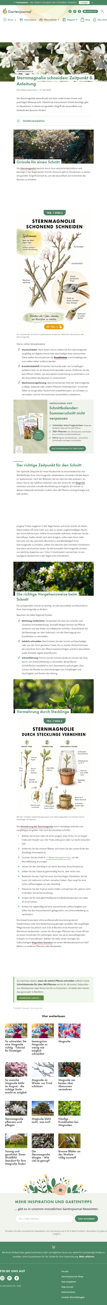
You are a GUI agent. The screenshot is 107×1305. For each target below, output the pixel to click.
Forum (10, 19)
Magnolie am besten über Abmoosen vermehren (66, 1084)
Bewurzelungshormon (60, 857)
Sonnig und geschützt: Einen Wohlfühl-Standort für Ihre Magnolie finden (15, 1157)
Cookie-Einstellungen (73, 1297)
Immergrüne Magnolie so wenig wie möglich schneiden (39, 1047)
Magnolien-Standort (42, 942)
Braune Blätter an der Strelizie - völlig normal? (69, 1154)
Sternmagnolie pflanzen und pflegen (14, 1122)
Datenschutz (68, 1292)
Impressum (67, 1286)
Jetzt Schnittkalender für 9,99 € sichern (68, 448)
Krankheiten (60, 357)
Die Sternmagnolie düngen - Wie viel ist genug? (41, 1156)
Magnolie (80, 482)
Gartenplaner (30, 19)
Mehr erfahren (86, 1256)
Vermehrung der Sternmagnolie (36, 826)
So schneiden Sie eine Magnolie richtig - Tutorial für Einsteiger (15, 1045)
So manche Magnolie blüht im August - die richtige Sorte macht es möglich (16, 1086)
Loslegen (84, 2)
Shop (87, 19)
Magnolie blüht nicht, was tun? (41, 1120)
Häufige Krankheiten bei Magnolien (68, 1122)
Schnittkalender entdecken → (30, 998)
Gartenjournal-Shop (72, 1276)
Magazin (71, 19)
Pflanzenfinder (50, 19)
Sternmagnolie (28, 168)
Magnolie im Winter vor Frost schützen (42, 1083)
